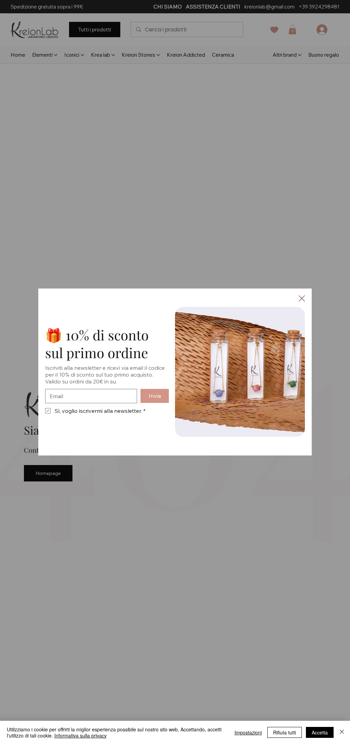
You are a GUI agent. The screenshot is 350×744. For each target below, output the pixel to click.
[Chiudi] (342, 732)
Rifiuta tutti (284, 732)
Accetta (320, 732)
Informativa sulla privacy (80, 735)
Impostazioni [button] (248, 732)
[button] (302, 298)
